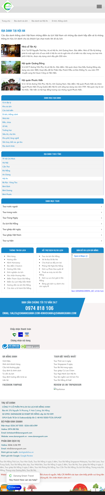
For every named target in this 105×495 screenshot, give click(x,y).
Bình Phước (7, 194)
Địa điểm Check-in (14, 266)
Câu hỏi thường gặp (11, 367)
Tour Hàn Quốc (26, 461)
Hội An (5, 178)
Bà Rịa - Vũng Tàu (9, 182)
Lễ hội (4, 126)
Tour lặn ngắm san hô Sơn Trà (66, 377)
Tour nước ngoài (10, 206)
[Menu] (99, 7)
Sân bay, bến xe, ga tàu (12, 142)
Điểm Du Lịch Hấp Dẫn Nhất (19, 282)
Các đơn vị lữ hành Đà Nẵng (19, 288)
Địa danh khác (8, 146)
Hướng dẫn (12, 259)
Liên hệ (5, 380)
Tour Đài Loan (94, 461)
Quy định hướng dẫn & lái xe (15, 377)
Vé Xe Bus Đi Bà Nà (50, 259)
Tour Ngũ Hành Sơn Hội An (65, 373)
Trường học (7, 130)
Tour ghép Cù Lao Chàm (64, 370)
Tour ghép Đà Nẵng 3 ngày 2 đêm (19, 467)
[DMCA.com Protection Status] (30, 346)
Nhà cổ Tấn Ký (29, 46)
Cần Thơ (6, 166)
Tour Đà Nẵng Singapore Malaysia (73, 461)
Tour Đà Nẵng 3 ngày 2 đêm (55, 464)
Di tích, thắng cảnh (10, 114)
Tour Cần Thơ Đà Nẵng (66, 467)
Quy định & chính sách (12, 370)
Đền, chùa (6, 122)
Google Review (26, 455)
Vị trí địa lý (6, 102)
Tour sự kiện (8, 240)
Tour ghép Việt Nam (12, 234)
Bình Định (6, 186)
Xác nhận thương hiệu (16, 275)
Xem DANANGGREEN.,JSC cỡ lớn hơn (87, 291)
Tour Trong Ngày (10, 217)
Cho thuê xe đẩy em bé (52, 262)
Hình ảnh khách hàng (11, 364)
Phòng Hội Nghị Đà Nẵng (52, 266)
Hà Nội (5, 162)
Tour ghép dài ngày (12, 229)
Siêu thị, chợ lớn (8, 134)
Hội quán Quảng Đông (33, 63)
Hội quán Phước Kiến (32, 80)
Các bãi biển (7, 110)
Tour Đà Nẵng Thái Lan (9, 461)
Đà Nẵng (6, 170)
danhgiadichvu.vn (26, 452)
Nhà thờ (5, 118)
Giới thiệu (6, 361)
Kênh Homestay (13, 262)
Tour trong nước (10, 212)
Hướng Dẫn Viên (14, 269)
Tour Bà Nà (73, 464)
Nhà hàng (11, 256)
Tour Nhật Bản (37, 464)
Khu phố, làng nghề (10, 138)
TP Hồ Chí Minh (8, 158)
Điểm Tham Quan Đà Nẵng (18, 278)
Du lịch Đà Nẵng (10, 223)
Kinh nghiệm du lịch (15, 272)
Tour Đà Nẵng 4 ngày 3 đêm (45, 461)
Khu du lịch (7, 106)
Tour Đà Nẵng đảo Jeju (20, 464)
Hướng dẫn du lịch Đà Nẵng (19, 285)
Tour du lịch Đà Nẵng (51, 256)
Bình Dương (7, 190)
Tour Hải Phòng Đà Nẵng (45, 467)
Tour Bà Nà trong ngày (63, 367)
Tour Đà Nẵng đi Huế (62, 380)
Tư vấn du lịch (8, 373)
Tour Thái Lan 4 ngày (62, 361)
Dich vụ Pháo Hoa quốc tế (52, 269)
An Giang (6, 174)
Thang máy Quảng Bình (16, 470)
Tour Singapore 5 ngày (63, 364)
